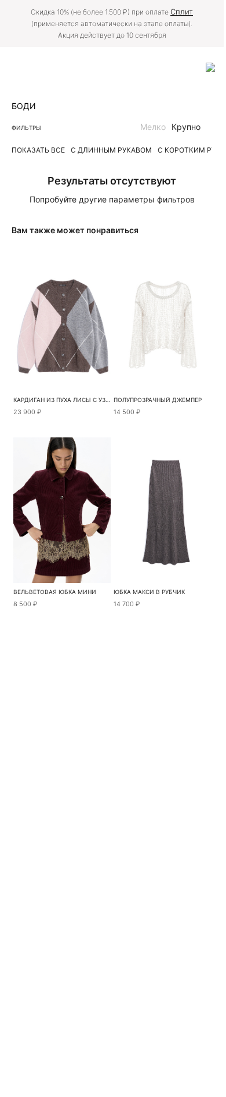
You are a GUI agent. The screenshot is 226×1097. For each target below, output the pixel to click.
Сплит (181, 11)
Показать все (38, 150)
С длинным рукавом (111, 150)
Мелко (153, 127)
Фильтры (26, 127)
